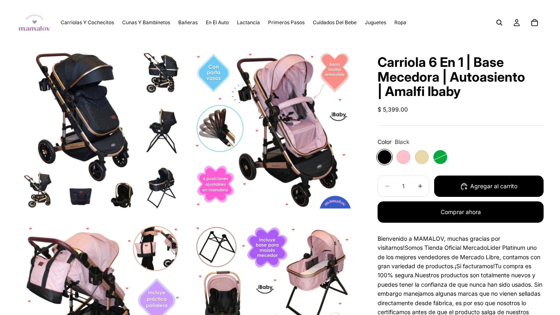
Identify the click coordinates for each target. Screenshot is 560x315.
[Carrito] (535, 23)
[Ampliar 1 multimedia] (101, 130)
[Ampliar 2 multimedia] (273, 130)
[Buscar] (499, 23)
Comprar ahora (461, 211)
